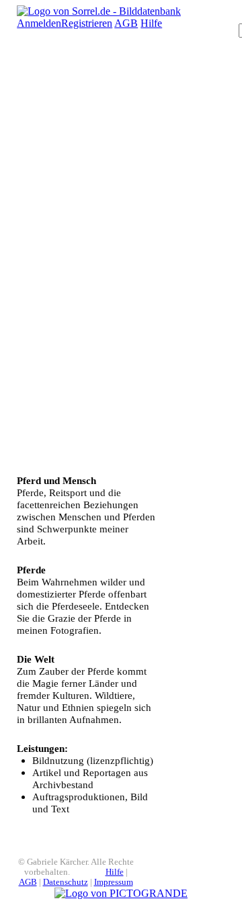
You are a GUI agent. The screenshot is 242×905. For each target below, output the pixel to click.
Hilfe (151, 23)
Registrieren (86, 23)
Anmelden (39, 23)
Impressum (113, 882)
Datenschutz (65, 882)
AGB (126, 23)
